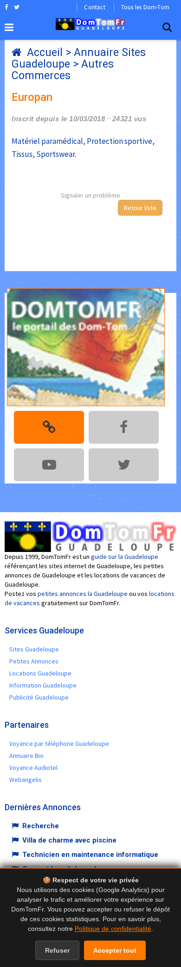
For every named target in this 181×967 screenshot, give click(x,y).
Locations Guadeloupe (40, 673)
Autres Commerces (63, 70)
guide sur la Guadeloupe (124, 556)
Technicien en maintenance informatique (90, 854)
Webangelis (25, 779)
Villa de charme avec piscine (69, 840)
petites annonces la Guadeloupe (83, 593)
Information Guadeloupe (43, 685)
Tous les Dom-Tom (145, 7)
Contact (94, 7)
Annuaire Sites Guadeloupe (79, 58)
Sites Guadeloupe (34, 649)
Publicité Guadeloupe (39, 697)
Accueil (45, 52)
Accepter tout (114, 950)
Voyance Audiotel (33, 767)
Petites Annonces (33, 661)
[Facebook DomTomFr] (6, 7)
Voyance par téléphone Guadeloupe (59, 743)
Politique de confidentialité (113, 928)
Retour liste (140, 208)
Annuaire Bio (26, 755)
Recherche (40, 826)
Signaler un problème (90, 195)
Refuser (57, 950)
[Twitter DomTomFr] (16, 7)
